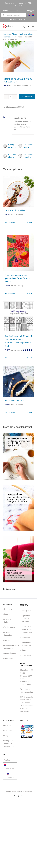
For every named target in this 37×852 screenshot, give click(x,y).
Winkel (14, 34)
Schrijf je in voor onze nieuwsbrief (9, 743)
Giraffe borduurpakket (15, 210)
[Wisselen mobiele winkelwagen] (25, 27)
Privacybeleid (27, 610)
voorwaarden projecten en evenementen (27, 629)
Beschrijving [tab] (7, 117)
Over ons (7, 725)
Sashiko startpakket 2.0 (15, 400)
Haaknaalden (8, 37)
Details (30, 222)
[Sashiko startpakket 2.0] (18, 381)
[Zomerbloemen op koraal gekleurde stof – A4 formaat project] (18, 250)
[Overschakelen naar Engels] (28, 15)
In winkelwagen (27, 97)
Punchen (7, 614)
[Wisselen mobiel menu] (33, 27)
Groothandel (26, 650)
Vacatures (8, 730)
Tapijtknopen (9, 627)
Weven (7, 640)
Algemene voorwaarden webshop (27, 618)
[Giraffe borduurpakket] (18, 191)
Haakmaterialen (25, 34)
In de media (26, 655)
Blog (6, 735)
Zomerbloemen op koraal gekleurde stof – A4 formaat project (17, 278)
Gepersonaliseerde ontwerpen (10, 646)
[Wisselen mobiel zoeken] (29, 27)
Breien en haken (8, 620)
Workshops (8, 658)
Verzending (26, 637)
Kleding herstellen (8, 633)
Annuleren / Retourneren (26, 643)
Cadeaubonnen (10, 653)
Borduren (8, 609)
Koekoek (6, 34)
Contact (7, 760)
